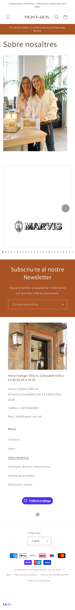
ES (9, 604)
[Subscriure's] (62, 304)
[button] (8, 17)
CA (5, 604)
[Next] (66, 208)
